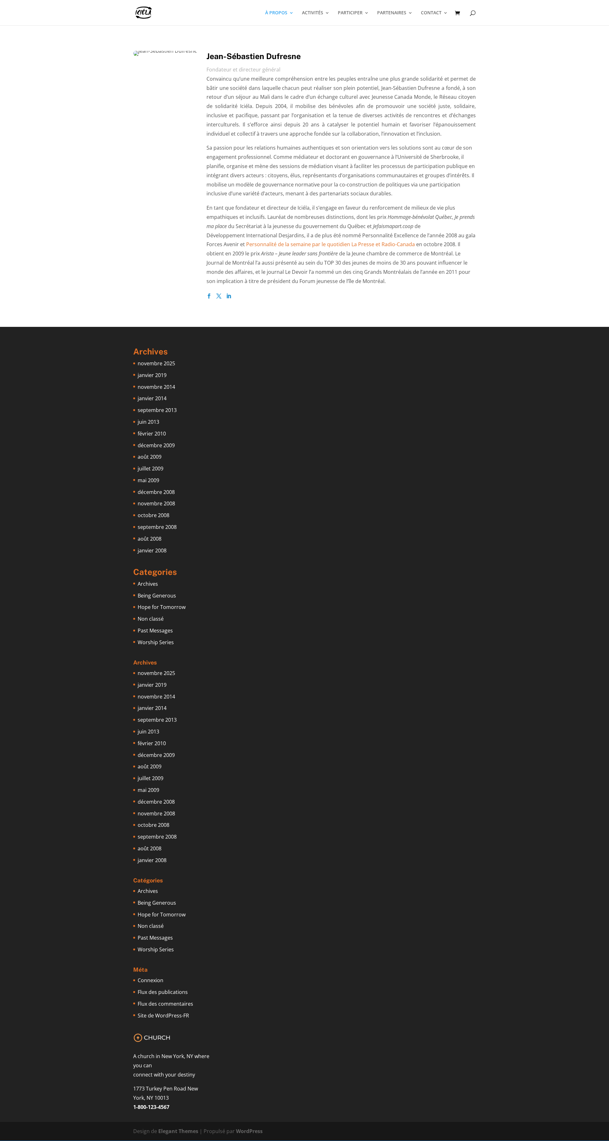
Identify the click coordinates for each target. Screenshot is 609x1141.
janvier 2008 (152, 550)
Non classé (151, 618)
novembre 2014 (156, 386)
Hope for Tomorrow (162, 607)
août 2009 (149, 456)
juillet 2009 (150, 468)
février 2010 (152, 433)
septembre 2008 (157, 526)
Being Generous (157, 595)
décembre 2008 (156, 492)
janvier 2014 (152, 398)
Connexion (150, 980)
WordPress (249, 1131)
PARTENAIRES (391, 13)
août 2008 (149, 538)
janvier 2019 (152, 375)
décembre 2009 (156, 445)
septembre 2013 (157, 410)
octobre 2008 (153, 515)
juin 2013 (148, 421)
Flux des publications (163, 992)
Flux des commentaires (165, 1003)
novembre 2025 (156, 363)
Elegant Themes (178, 1131)
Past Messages (155, 630)
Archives (148, 583)
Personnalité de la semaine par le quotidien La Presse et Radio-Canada (330, 244)
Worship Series (156, 642)
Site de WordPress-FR (163, 1015)
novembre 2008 (156, 503)
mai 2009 (148, 480)
